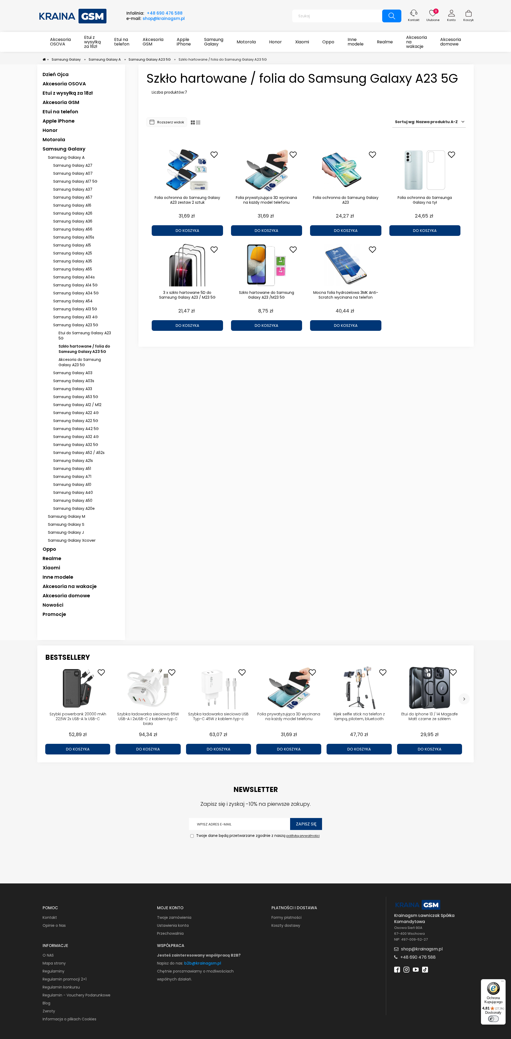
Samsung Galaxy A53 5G (75, 396)
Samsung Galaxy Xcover (72, 540)
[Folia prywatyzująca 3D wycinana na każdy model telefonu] (266, 170)
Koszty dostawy (285, 925)
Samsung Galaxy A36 (72, 221)
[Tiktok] (425, 969)
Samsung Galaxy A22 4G (76, 412)
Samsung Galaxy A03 (72, 372)
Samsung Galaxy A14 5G (75, 285)
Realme (52, 558)
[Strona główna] (73, 15)
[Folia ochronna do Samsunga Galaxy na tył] (425, 170)
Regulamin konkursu (61, 987)
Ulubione (432, 20)
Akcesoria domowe (66, 595)
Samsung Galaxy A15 (72, 245)
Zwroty (49, 1011)
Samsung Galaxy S (66, 524)
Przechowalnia (170, 933)
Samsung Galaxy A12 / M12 (77, 404)
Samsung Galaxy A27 (72, 165)
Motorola (54, 139)
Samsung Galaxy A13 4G (75, 317)
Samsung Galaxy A (66, 157)
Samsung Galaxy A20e (74, 508)
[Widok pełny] (198, 122)
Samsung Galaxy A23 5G (75, 325)
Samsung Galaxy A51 (72, 468)
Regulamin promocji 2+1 (64, 979)
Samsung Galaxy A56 (72, 229)
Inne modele (58, 577)
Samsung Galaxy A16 (72, 205)
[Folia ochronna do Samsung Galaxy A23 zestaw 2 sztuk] (187, 170)
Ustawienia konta (173, 925)
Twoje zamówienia (174, 917)
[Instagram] (406, 969)
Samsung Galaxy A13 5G (75, 309)
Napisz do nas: (170, 963)
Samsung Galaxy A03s (73, 380)
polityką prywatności (303, 836)
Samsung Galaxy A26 (72, 213)
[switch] (493, 1019)
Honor (50, 130)
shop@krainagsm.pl (164, 18)
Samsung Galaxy (64, 148)
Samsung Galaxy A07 (73, 173)
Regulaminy (53, 971)
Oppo (49, 549)
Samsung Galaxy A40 (73, 492)
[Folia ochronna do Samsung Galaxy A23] (345, 170)
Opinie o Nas (54, 925)
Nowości (53, 605)
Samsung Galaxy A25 (72, 253)
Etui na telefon (60, 111)
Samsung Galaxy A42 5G (76, 428)
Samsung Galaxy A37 (72, 189)
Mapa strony (54, 963)
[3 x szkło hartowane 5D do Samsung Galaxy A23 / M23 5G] (187, 265)
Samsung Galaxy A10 (72, 484)
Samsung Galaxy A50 (72, 500)
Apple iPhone (59, 121)
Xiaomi (51, 567)
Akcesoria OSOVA (64, 83)
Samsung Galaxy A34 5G (76, 293)
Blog (46, 1003)
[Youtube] (416, 969)
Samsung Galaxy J (66, 532)
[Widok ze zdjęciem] (193, 122)
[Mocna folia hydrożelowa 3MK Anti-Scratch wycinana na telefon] (345, 265)
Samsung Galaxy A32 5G (75, 444)
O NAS (48, 955)
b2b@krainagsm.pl (202, 963)
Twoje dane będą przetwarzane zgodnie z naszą (257, 835)
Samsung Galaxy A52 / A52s (79, 452)
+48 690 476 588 (165, 13)
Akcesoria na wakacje (70, 586)
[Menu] (502, 982)
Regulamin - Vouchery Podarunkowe (76, 995)
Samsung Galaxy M (66, 516)
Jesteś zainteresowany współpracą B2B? (199, 955)
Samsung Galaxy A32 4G (76, 436)
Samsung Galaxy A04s (74, 277)
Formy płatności (286, 917)
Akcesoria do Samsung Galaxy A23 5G (80, 362)
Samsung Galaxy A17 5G (75, 181)
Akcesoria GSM (61, 102)
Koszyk (468, 20)
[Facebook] (397, 969)
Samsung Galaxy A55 (72, 269)
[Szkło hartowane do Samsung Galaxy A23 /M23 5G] (266, 265)
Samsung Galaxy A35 (72, 261)
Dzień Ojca (56, 74)
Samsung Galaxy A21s (73, 460)
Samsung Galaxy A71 (72, 476)
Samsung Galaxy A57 (72, 197)
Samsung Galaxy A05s (73, 237)
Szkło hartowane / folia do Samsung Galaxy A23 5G (84, 349)
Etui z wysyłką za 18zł (68, 93)
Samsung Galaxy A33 (72, 388)
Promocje (54, 614)
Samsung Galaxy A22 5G (75, 420)
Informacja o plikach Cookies (69, 1019)
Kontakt (413, 20)
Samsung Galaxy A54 (73, 301)
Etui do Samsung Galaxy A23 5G (85, 335)
